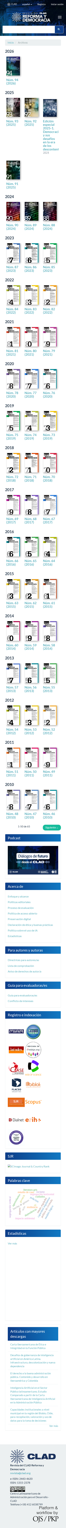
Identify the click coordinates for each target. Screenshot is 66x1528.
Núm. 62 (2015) (31, 604)
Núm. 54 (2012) (12, 731)
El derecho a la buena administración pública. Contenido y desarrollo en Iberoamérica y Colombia (30, 1377)
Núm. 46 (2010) (49, 815)
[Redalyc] (33, 1049)
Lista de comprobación (21, 965)
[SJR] (16, 1101)
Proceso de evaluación (21, 907)
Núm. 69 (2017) (12, 520)
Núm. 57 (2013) (12, 689)
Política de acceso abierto (22, 913)
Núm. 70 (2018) (49, 478)
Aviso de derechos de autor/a (24, 971)
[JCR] (16, 1137)
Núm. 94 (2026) (12, 81)
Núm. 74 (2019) (31, 436)
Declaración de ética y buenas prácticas (30, 924)
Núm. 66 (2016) (12, 562)
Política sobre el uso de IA (23, 930)
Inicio (11, 42)
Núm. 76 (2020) (49, 394)
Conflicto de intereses (20, 1001)
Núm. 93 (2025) (12, 123)
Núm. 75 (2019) (12, 436)
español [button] (26, 4)
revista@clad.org (20, 1473)
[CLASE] (16, 1067)
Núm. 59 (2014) (31, 647)
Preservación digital (19, 919)
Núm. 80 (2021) (31, 352)
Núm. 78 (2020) (12, 394)
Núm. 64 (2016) (49, 562)
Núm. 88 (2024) (49, 227)
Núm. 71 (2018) (31, 478)
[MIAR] (16, 1031)
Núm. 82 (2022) (49, 311)
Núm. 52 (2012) (49, 731)
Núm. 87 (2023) (12, 269)
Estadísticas (15, 936)
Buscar (59, 29)
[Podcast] (33, 859)
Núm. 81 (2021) (12, 352)
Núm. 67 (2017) (49, 520)
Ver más (12, 1243)
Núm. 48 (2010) (12, 815)
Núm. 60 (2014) (12, 647)
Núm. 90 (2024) (12, 227)
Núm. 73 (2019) (49, 436)
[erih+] (33, 1119)
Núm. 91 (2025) (12, 185)
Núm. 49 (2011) (49, 773)
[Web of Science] (33, 1067)
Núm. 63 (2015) (12, 604)
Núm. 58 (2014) (49, 647)
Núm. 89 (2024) (31, 227)
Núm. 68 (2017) (31, 520)
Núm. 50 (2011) (31, 773)
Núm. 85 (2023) (49, 269)
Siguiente (51, 827)
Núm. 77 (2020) (31, 394)
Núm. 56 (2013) (31, 689)
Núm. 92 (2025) (31, 123)
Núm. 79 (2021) (49, 352)
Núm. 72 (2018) (12, 478)
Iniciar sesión (57, 4)
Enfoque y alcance (18, 896)
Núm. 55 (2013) (49, 689)
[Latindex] (16, 1049)
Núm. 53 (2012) (31, 731)
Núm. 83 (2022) (31, 311)
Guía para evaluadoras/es (22, 995)
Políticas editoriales (19, 902)
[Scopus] (33, 1101)
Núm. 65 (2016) (31, 562)
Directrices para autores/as (23, 960)
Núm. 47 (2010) (31, 815)
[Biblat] (33, 1084)
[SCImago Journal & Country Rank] (28, 1166)
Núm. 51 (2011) (12, 773)
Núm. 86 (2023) (31, 269)
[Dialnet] (16, 1119)
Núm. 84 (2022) (12, 311)
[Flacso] (16, 1084)
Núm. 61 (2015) (49, 604)
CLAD (13, 4)
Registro (41, 4)
